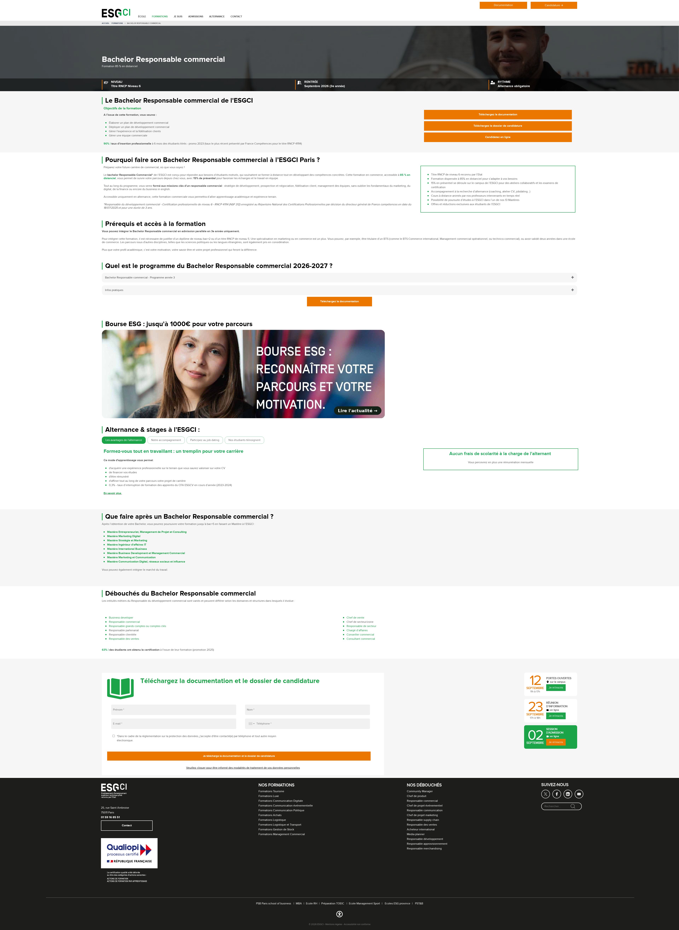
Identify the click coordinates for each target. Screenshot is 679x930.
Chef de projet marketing (422, 815)
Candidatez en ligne (497, 137)
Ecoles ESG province (397, 903)
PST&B (419, 903)
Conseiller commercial (361, 634)
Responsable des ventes (124, 639)
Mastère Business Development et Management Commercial (146, 553)
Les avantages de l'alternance (124, 440)
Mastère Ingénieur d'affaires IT (126, 544)
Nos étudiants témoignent (244, 440)
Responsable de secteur (362, 626)
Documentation (503, 5)
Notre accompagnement (166, 440)
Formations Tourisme (271, 791)
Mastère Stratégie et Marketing (127, 540)
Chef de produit (416, 796)
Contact (236, 16)
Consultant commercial (361, 639)
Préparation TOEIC (333, 903)
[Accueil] (116, 16)
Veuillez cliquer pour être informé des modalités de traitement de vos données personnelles (243, 768)
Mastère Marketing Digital (123, 536)
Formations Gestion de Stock (276, 829)
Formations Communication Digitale (281, 801)
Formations (160, 16)
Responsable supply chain (423, 820)
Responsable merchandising (424, 848)
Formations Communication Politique (281, 810)
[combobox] (250, 724)
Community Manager (420, 791)
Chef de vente (356, 617)
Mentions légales (333, 924)
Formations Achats (270, 815)
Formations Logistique (272, 820)
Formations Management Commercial (282, 834)
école (142, 16)
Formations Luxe (269, 796)
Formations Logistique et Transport (280, 824)
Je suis (178, 16)
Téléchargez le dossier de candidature (498, 126)
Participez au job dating (204, 440)
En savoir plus (113, 493)
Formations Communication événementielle (286, 805)
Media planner (416, 834)
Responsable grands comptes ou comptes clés (138, 626)
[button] (339, 915)
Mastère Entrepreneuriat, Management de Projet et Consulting (147, 532)
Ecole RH (311, 903)
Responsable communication (425, 810)
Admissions (195, 16)
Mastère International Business (127, 549)
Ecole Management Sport (364, 903)
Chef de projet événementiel (425, 805)
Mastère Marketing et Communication (131, 557)
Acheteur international (421, 829)
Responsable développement (425, 839)
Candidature (552, 5)
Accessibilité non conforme (357, 924)
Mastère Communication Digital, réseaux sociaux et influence (146, 561)
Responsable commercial (125, 622)
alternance (217, 16)
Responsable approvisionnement (427, 844)
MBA (299, 903)
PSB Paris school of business (274, 903)
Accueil (105, 23)
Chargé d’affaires (357, 630)
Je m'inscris (556, 687)
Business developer (121, 617)
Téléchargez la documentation (498, 114)
